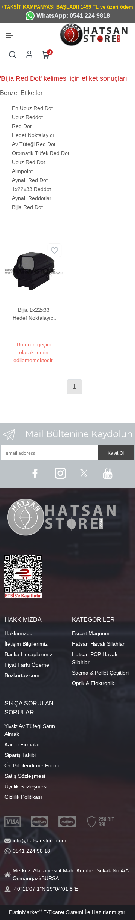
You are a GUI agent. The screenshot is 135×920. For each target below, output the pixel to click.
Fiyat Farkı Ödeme (26, 665)
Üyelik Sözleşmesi (25, 786)
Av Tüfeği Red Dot (34, 144)
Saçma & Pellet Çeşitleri (100, 673)
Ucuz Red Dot (28, 162)
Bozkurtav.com (21, 675)
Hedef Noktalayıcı (33, 135)
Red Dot (22, 126)
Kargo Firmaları (23, 744)
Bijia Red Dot (27, 207)
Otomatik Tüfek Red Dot (40, 153)
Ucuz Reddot (27, 117)
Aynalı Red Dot (30, 180)
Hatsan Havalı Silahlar (98, 644)
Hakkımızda (18, 633)
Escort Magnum (91, 633)
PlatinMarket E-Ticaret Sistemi (46, 912)
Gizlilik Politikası (23, 797)
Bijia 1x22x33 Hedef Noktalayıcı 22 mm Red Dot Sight (34, 314)
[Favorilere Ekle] (54, 250)
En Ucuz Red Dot (32, 108)
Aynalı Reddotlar (31, 198)
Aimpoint (22, 171)
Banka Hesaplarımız (28, 654)
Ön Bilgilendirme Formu (32, 765)
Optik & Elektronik (93, 683)
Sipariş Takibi (20, 755)
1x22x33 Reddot (31, 189)
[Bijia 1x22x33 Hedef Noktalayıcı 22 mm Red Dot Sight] (33, 271)
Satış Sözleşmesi (24, 776)
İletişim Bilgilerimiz (26, 644)
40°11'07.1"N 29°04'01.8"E (46, 889)
